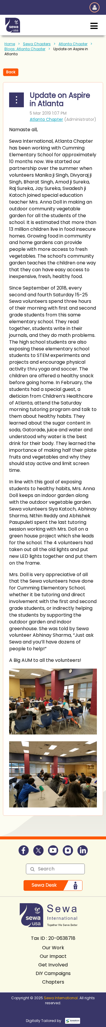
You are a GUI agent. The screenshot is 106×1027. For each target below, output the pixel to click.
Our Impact (53, 956)
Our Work (53, 947)
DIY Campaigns (53, 973)
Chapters (53, 982)
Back (10, 71)
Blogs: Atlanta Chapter (24, 48)
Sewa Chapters (37, 43)
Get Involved (53, 964)
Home (9, 43)
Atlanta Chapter (73, 43)
